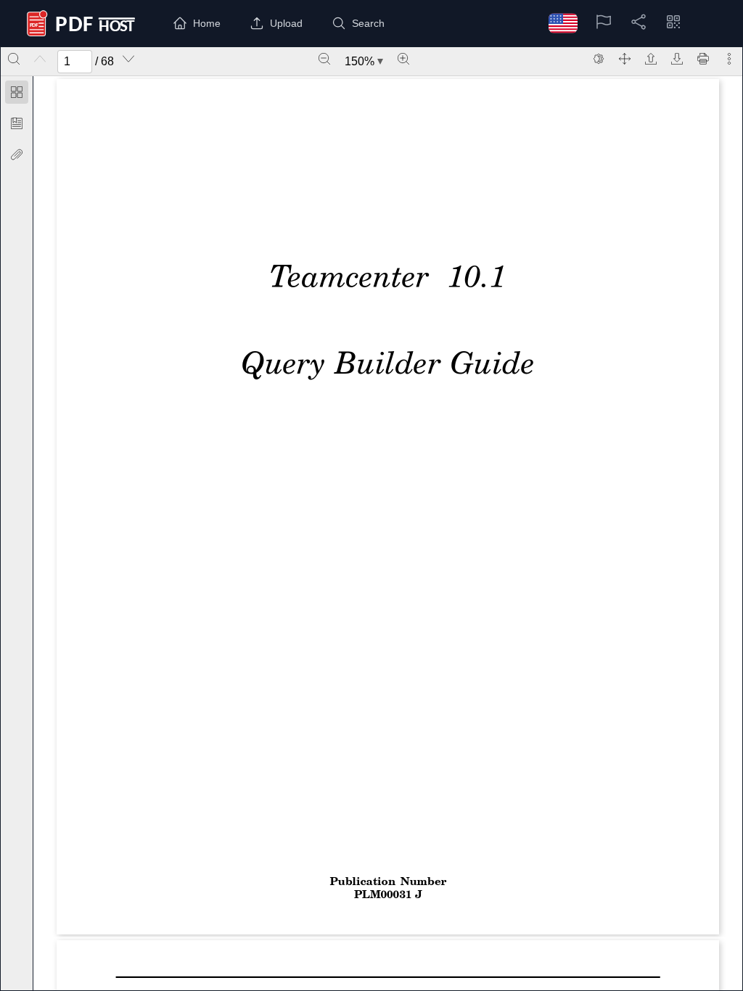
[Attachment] (16, 154)
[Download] (677, 58)
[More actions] (729, 58)
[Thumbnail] (16, 92)
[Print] (703, 58)
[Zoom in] (403, 58)
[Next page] (128, 58)
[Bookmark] (16, 123)
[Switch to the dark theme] (598, 58)
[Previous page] (40, 58)
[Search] (13, 58)
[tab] (17, 94)
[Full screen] (624, 58)
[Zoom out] (324, 58)
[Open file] (650, 58)
